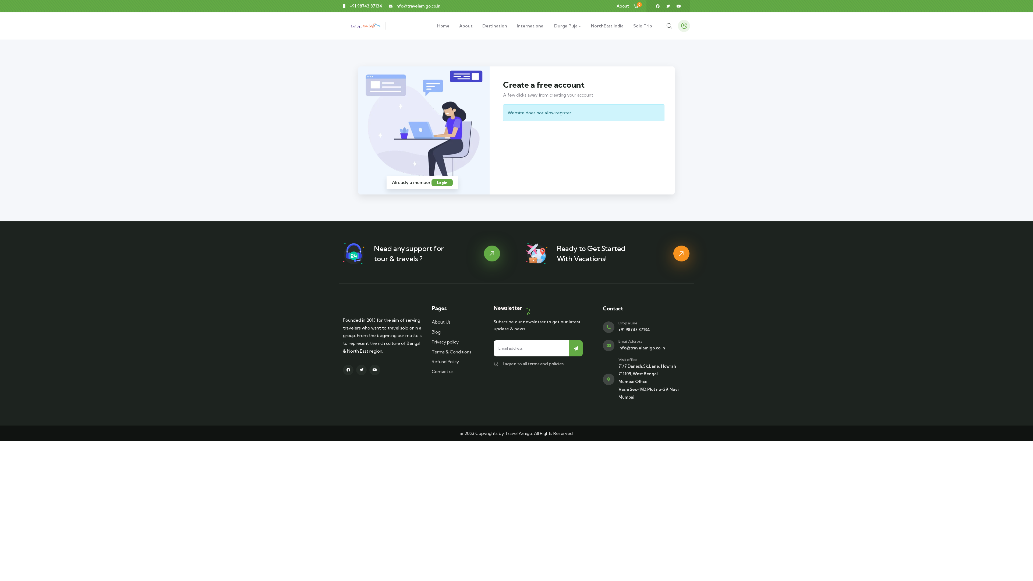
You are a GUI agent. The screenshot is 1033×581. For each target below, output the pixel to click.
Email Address (630, 341)
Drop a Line (628, 323)
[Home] (365, 26)
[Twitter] (668, 6)
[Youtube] (679, 6)
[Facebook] (658, 6)
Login (442, 182)
